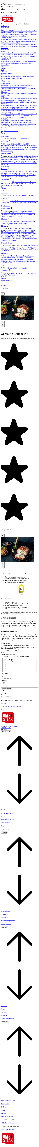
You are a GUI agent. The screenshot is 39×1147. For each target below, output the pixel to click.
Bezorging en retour (7, 813)
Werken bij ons (5, 829)
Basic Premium (5, 49)
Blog (2, 826)
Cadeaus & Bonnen (6, 112)
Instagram (4, 1015)
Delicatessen (5, 270)
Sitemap (3, 1113)
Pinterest (3, 1012)
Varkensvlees (5, 59)
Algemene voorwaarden (8, 1100)
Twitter (3, 1009)
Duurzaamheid (5, 823)
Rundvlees (4, 51)
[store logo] (7, 22)
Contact (3, 1110)
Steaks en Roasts (6, 37)
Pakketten (4, 92)
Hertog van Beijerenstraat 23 (9, 727)
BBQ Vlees (4, 29)
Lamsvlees (4, 71)
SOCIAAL (4, 927)
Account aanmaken (12, 131)
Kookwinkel (4, 119)
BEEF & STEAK (6, 731)
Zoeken (26, 24)
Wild (2, 70)
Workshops (4, 914)
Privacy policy (5, 1104)
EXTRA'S (4, 832)
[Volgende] (3, 325)
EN (4, 127)
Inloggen (3, 131)
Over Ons (4, 810)
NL (2, 282)
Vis (2, 80)
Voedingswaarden (6, 924)
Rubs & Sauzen (5, 83)
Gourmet (3, 68)
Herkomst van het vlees (8, 819)
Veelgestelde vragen (7, 1116)
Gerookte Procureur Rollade (13, 707)
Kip (2, 66)
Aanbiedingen (5, 26)
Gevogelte (4, 75)
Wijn (2, 265)
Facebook (4, 1006)
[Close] (3, 294)
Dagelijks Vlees (5, 82)
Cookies (3, 1107)
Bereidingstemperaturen (8, 920)
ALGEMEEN (5, 1022)
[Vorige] (3, 322)
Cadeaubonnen (5, 911)
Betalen (3, 816)
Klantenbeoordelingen (7, 1018)
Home (6, 288)
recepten (3, 285)
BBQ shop (4, 97)
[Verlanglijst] (1, 533)
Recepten (3, 276)
